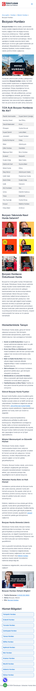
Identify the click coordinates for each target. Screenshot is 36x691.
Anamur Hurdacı (9, 658)
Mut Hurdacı (7, 653)
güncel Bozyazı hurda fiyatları (20, 406)
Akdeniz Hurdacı (9, 669)
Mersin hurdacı (23, 556)
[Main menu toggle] (32, 4)
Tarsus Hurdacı (8, 636)
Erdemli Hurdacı (8, 620)
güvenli (29, 513)
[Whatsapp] (5, 685)
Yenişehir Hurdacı (9, 614)
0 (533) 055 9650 (23, 595)
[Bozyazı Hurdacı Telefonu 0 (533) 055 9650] (5, 680)
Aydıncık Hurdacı (9, 647)
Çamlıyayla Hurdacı (10, 631)
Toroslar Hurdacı (9, 625)
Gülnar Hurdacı (8, 675)
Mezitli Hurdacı (8, 664)
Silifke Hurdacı (8, 642)
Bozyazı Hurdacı (13, 600)
